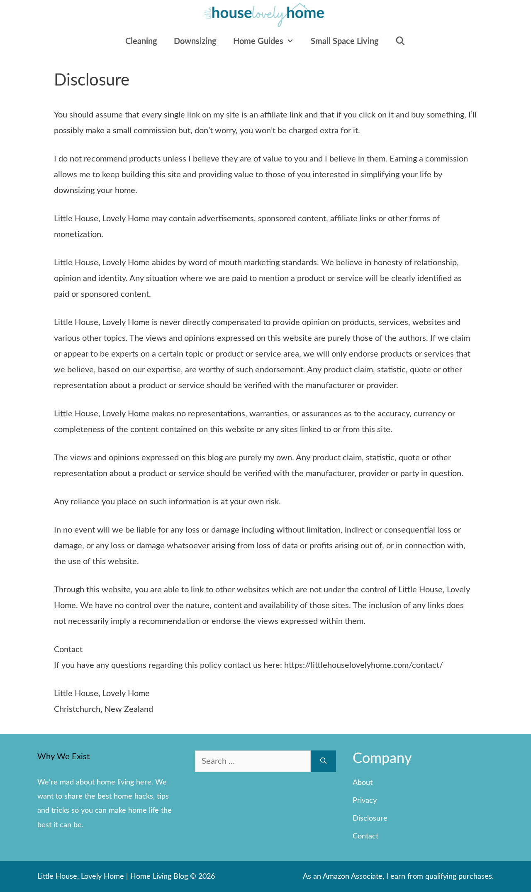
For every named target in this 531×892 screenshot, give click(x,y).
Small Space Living (345, 41)
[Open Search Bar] (400, 41)
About (363, 783)
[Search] (323, 761)
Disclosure (370, 818)
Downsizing (195, 41)
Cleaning (141, 41)
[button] (292, 41)
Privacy (365, 800)
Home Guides (258, 41)
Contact (365, 836)
